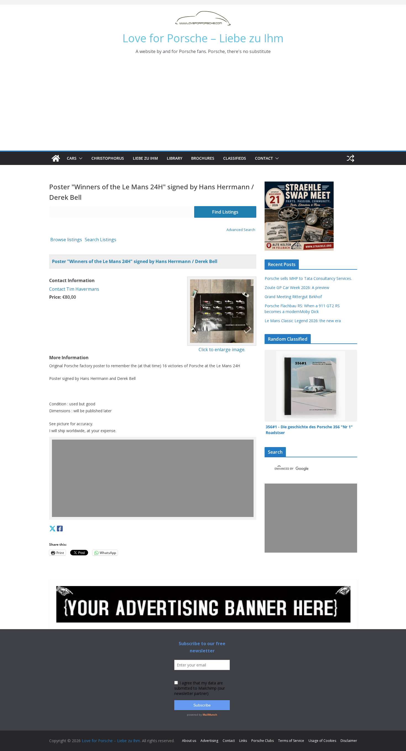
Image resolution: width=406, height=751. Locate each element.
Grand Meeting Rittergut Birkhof (293, 296)
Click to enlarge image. (222, 349)
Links (243, 740)
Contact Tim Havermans (74, 289)
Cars (72, 158)
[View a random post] (350, 158)
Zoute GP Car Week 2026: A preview (297, 287)
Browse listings (66, 240)
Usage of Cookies (322, 740)
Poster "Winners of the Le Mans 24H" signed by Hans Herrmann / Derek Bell (134, 261)
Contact (264, 158)
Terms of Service (291, 740)
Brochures (202, 158)
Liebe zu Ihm (145, 158)
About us (189, 740)
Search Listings (100, 240)
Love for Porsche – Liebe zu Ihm (203, 38)
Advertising (209, 740)
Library (174, 158)
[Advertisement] (203, 109)
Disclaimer (349, 740)
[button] (80, 158)
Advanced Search (240, 229)
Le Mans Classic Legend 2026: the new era (303, 320)
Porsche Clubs (262, 740)
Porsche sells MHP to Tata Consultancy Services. (308, 278)
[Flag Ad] (65, 528)
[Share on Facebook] (60, 528)
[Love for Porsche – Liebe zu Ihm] (55, 158)
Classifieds (234, 158)
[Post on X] (52, 528)
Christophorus (107, 158)
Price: (55, 297)
